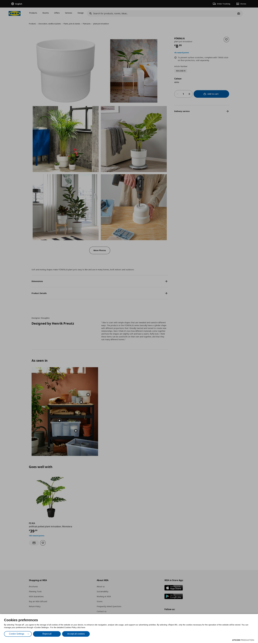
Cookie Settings (16, 634)
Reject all (46, 634)
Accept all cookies (76, 634)
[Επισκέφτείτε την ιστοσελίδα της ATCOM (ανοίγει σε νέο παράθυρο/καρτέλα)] (243, 640)
